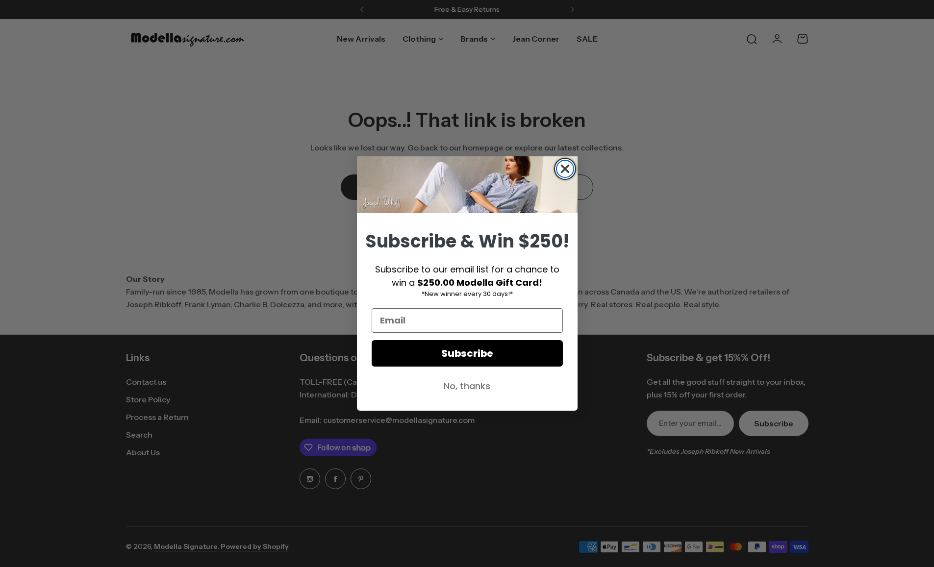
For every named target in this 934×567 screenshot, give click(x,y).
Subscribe (467, 353)
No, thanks (467, 386)
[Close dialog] (565, 168)
